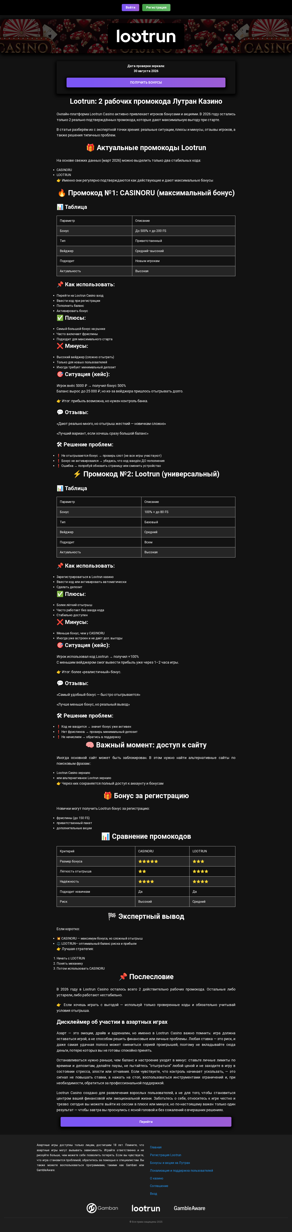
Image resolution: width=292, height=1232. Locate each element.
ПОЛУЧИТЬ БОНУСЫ (146, 82)
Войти (130, 7)
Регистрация (156, 7)
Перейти (146, 1122)
